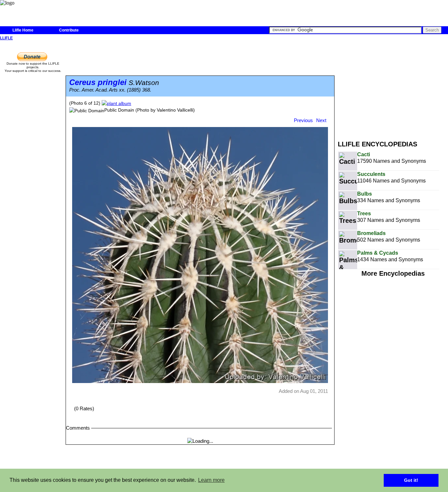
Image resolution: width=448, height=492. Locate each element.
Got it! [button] (411, 480)
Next (321, 120)
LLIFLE (6, 38)
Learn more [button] (211, 480)
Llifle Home (22, 30)
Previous (303, 120)
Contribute (69, 30)
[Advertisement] (393, 88)
